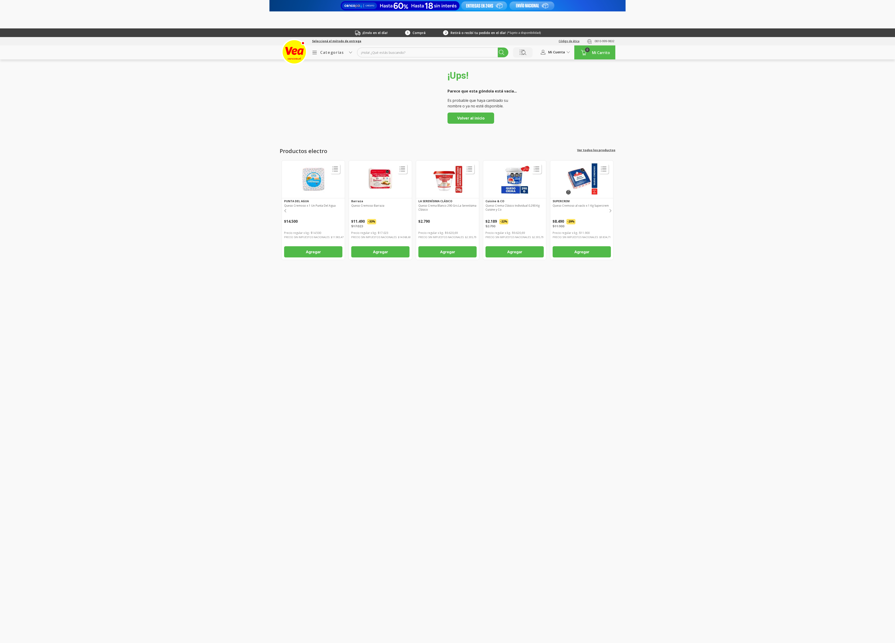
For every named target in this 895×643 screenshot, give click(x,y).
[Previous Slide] (285, 210)
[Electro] (447, 5)
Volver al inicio (471, 118)
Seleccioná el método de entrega (336, 41)
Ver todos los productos (596, 150)
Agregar (313, 252)
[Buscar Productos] (501, 52)
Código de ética (569, 41)
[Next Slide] (610, 210)
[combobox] (432, 52)
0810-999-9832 (604, 41)
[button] (336, 41)
